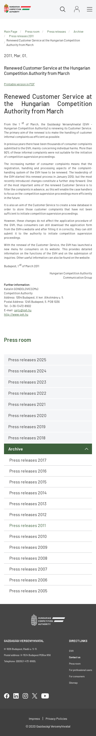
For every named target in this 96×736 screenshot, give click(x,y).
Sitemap (73, 682)
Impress (34, 718)
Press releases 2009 (28, 547)
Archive (15, 448)
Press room (32, 31)
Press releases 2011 (27, 525)
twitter (34, 696)
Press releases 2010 (28, 536)
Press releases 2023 (27, 381)
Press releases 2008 (28, 557)
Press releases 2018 (26, 437)
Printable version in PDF (19, 84)
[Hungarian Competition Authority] (17, 8)
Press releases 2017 (27, 459)
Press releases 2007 (28, 568)
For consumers (77, 676)
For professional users (80, 670)
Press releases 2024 (27, 370)
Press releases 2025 (27, 359)
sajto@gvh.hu (22, 310)
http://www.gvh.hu (16, 314)
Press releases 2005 (28, 590)
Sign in (76, 9)
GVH (71, 650)
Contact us (74, 657)
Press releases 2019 (26, 426)
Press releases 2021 (27, 404)
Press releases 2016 (27, 470)
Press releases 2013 (27, 503)
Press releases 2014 (28, 492)
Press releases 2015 (27, 481)
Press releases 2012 (28, 514)
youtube (45, 696)
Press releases (56, 31)
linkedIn (16, 696)
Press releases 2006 (28, 579)
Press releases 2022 (27, 392)
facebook (6, 696)
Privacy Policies (56, 718)
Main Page (10, 31)
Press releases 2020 (27, 415)
